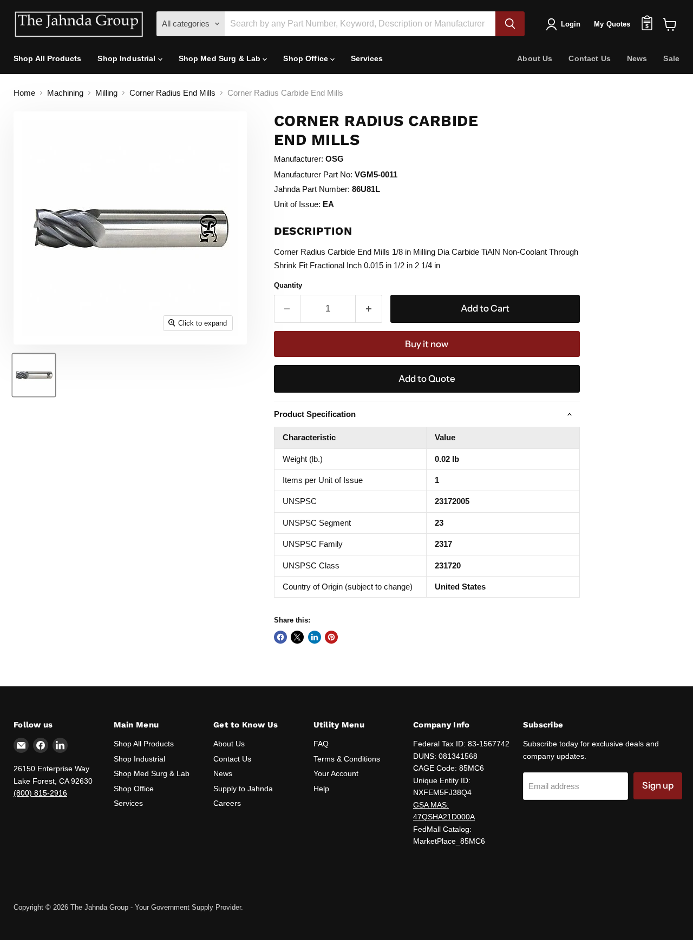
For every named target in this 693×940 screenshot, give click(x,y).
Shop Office (306, 58)
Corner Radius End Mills (172, 92)
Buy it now (426, 344)
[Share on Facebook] (280, 637)
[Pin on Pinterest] (331, 637)
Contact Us (589, 58)
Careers (227, 803)
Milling (106, 92)
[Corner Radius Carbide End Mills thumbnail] (33, 375)
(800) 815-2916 (40, 793)
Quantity (288, 285)
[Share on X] (297, 637)
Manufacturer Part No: (313, 174)
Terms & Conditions (346, 758)
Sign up (658, 785)
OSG (334, 158)
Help (321, 788)
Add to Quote (426, 378)
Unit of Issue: (297, 204)
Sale (671, 58)
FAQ (321, 743)
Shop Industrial (127, 58)
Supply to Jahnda (243, 788)
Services (367, 58)
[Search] (510, 23)
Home (24, 92)
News (637, 58)
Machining (65, 92)
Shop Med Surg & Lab (221, 58)
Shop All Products (47, 58)
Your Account (335, 773)
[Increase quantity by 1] (369, 308)
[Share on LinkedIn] (314, 637)
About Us (534, 58)
